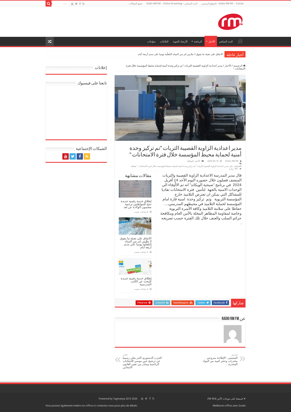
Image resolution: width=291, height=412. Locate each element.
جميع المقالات (136, 3)
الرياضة (198, 41)
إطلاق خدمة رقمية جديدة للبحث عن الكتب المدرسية (136, 281)
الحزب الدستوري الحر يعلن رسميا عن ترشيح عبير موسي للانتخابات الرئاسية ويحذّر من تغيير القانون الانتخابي (142, 361)
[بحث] (48, 4)
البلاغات (164, 41)
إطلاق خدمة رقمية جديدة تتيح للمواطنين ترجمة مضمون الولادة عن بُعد (136, 204)
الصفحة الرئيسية (240, 41)
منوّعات (151, 41)
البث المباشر (226, 41)
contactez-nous (106, 405)
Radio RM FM (231, 161)
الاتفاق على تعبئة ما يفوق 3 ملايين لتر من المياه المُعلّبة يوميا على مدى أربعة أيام (180, 54)
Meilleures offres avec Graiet (229, 405)
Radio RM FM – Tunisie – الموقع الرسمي (222, 3)
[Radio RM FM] (230, 21)
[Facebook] (80, 3)
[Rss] (83, 3)
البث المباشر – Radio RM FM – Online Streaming (171, 3)
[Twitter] (76, 3)
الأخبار (211, 41)
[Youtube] (72, 3)
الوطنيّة (190, 161)
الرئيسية (238, 65)
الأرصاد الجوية (180, 41)
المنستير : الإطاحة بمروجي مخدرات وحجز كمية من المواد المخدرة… (220, 360)
